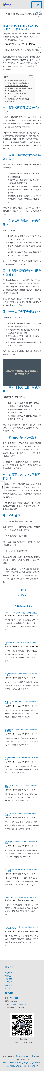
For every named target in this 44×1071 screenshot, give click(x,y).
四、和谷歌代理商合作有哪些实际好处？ (18, 88)
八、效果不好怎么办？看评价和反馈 (17, 99)
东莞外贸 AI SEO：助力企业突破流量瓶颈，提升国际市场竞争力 (21, 928)
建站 (5, 1063)
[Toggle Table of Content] (29, 77)
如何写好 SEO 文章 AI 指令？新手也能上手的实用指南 (21, 786)
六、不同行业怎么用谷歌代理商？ (16, 94)
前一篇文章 (22, 590)
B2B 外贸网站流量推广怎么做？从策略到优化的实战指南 (21, 870)
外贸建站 (8, 982)
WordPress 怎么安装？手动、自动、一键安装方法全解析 (21, 730)
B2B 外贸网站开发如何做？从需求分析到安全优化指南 (21, 814)
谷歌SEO (8, 979)
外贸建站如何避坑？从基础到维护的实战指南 (20, 897)
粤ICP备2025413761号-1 (25, 1056)
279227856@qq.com (18, 1004)
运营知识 (6, 44)
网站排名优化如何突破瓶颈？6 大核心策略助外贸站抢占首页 (21, 842)
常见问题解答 (9, 101)
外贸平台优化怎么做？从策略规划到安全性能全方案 (22, 643)
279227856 (14, 998)
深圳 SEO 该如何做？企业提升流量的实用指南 (21, 613)
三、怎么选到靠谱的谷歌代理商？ (16, 86)
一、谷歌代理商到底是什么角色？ (16, 81)
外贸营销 (8, 973)
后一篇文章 (22, 595)
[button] (2, 486)
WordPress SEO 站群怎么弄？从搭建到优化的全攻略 (21, 758)
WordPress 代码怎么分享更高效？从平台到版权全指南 (21, 674)
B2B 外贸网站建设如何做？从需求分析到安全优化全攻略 (21, 702)
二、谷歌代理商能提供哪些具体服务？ (18, 83)
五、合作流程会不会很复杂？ (15, 91)
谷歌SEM (9, 976)
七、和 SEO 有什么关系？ (14, 96)
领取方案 (8, 989)
